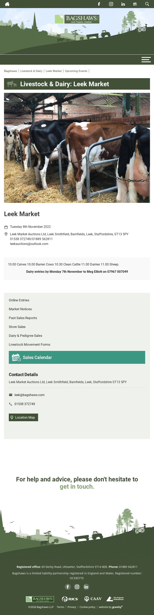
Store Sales (17, 326)
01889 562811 (128, 567)
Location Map (25, 417)
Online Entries (19, 300)
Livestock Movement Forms (29, 344)
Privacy (72, 607)
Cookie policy (87, 607)
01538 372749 (24, 404)
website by (111, 607)
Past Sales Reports (23, 317)
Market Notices (20, 309)
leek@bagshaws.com (29, 395)
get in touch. (77, 486)
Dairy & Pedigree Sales (25, 335)
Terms (60, 607)
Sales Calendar (37, 357)
